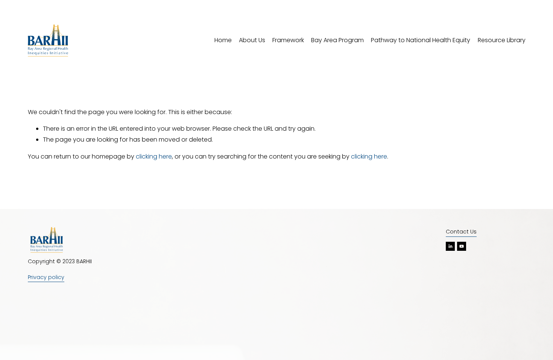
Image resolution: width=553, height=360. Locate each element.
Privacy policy (46, 277)
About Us (252, 40)
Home (223, 40)
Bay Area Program (337, 40)
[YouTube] (461, 246)
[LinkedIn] (450, 246)
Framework (288, 40)
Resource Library (502, 40)
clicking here (154, 156)
